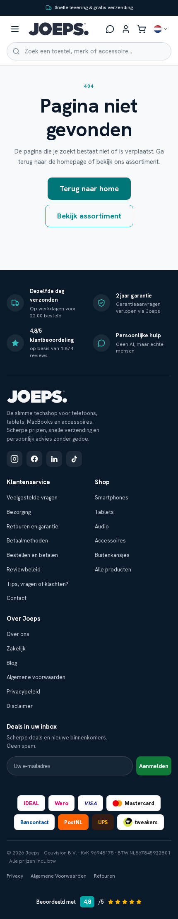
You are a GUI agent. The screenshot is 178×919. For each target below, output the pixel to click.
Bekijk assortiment (89, 216)
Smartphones (111, 497)
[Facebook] (34, 459)
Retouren (104, 876)
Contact (16, 598)
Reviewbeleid (24, 569)
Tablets (104, 512)
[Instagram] (14, 459)
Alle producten (113, 569)
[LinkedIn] (54, 459)
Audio (102, 526)
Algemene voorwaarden (36, 677)
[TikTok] (74, 459)
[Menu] (15, 29)
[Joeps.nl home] (58, 29)
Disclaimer (20, 706)
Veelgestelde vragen (32, 497)
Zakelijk (16, 648)
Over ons (18, 634)
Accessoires (110, 540)
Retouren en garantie (32, 526)
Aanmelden (153, 766)
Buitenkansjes (112, 555)
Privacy (15, 876)
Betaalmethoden (27, 540)
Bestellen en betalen (32, 555)
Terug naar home (89, 188)
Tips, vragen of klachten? (37, 584)
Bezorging (19, 512)
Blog (12, 663)
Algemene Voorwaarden (59, 876)
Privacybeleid (23, 691)
